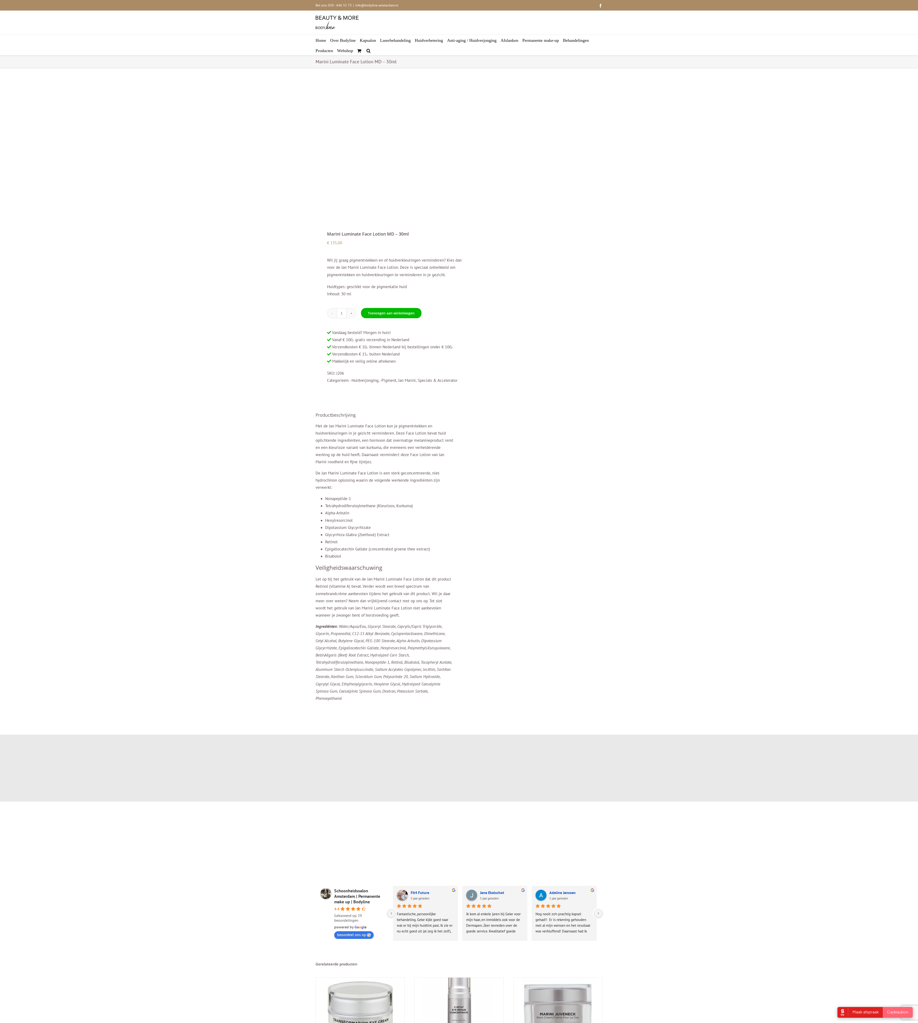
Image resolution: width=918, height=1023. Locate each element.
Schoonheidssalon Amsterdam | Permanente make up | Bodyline (357, 896)
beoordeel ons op (351, 934)
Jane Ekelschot (492, 892)
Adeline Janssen (562, 892)
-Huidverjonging (364, 380)
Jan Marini (407, 380)
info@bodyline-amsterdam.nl (376, 5)
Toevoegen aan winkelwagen (391, 313)
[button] (368, 50)
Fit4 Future (420, 892)
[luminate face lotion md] (384, 150)
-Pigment (388, 380)
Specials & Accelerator (438, 380)
